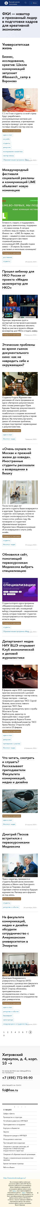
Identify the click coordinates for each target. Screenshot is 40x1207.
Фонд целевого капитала (12, 1139)
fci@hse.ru (10, 1090)
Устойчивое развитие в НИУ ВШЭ (15, 1121)
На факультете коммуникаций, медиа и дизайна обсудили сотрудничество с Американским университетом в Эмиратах (15, 931)
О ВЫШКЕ (7, 1110)
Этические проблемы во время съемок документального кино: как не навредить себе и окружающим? (18, 354)
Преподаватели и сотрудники (14, 1124)
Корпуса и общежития (11, 1128)
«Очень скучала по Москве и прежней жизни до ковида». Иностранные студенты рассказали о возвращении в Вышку (18, 460)
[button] (14, 1107)
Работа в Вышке (8, 1167)
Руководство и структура (12, 1117)
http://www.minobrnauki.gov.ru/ (14, 1178)
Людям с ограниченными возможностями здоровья (18, 1159)
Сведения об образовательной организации (19, 1154)
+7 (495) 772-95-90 (17, 1077)
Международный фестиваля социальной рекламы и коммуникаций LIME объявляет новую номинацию (19, 179)
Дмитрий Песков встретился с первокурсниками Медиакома (16, 840)
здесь (14, 1191)
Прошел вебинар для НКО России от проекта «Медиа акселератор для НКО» (18, 279)
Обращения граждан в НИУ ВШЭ (15, 1135)
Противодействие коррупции (14, 1143)
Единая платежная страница (13, 1164)
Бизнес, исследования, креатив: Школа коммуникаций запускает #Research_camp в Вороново (16, 68)
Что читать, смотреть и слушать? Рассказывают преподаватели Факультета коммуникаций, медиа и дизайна (18, 769)
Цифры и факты (9, 1113)
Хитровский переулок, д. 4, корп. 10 (20, 1059)
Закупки (6, 1132)
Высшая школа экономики (14, 3)
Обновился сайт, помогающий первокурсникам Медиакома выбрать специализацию (17, 562)
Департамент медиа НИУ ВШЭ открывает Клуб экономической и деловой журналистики (18, 649)
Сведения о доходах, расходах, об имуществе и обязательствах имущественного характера (16, 1148)
